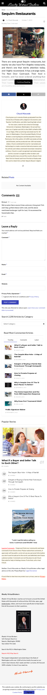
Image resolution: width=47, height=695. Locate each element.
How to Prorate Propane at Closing (21, 489)
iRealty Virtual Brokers (23, 4)
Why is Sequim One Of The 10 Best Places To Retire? (26, 384)
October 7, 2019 (27, 20)
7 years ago (13, 202)
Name (4, 264)
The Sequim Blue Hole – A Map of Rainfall (23, 473)
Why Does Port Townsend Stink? (28, 401)
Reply (4, 216)
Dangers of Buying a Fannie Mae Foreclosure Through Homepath (27, 365)
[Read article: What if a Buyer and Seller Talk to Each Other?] (23, 442)
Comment (6, 237)
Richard (4, 202)
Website (4, 284)
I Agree (29, 692)
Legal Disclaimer (31, 571)
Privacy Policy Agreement (11, 294)
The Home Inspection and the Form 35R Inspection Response (27, 393)
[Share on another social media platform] (38, 94)
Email (4, 274)
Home (3, 10)
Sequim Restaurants (12, 10)
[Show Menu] (3, 3)
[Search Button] (44, 3)
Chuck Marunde (13, 20)
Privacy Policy (34, 297)
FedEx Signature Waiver (15, 410)
